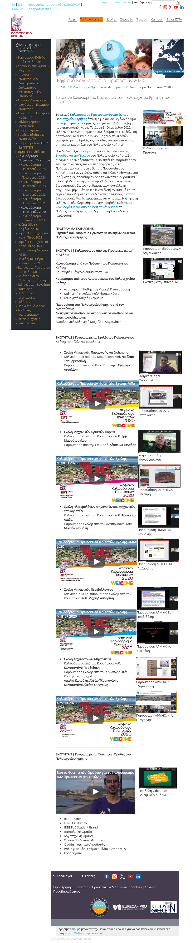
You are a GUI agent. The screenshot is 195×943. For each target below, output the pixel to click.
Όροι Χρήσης (62, 887)
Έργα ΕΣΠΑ (174, 19)
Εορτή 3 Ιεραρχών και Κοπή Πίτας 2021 (33, 243)
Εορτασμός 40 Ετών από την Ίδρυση (31, 59)
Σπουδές (126, 19)
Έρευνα (141, 19)
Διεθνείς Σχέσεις (29, 319)
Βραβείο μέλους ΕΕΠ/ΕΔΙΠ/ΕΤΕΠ (33, 145)
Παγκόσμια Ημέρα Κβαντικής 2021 (30, 261)
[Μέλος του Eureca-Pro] (129, 907)
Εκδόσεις (24, 301)
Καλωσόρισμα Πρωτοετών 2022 (33, 192)
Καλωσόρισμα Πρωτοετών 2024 (33, 175)
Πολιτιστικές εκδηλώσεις (26, 295)
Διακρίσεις (25, 289)
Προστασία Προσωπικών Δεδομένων (54, 4)
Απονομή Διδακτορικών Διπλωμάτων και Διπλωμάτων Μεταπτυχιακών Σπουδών (29, 85)
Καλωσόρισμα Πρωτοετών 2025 (33, 166)
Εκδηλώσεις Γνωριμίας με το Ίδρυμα (34, 269)
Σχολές (111, 19)
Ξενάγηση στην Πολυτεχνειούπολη (32, 278)
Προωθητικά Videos (31, 306)
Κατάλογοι (64, 876)
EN (20, 4)
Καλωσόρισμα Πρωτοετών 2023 (33, 184)
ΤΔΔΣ (62, 87)
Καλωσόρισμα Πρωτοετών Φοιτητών (28, 48)
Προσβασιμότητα (38, 9)
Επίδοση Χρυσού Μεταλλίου (30, 124)
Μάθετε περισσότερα (88, 933)
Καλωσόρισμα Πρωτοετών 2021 (33, 201)
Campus (157, 19)
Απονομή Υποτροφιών (33, 100)
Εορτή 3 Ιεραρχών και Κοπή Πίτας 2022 (33, 235)
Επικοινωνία (122, 2)
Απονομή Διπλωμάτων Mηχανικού (33, 68)
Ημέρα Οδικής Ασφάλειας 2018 (29, 226)
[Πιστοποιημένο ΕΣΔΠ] (99, 907)
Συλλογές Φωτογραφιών (28, 312)
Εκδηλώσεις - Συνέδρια (34, 284)
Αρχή (72, 19)
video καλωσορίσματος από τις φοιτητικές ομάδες (94, 204)
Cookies (17, 9)
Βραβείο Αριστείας (31, 130)
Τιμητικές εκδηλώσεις (33, 152)
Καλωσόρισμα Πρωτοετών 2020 (33, 209)
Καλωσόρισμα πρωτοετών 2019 (33, 218)
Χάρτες (90, 876)
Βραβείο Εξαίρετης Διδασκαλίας (31, 136)
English (105, 2)
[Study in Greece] (164, 907)
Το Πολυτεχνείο (91, 19)
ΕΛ (13, 4)
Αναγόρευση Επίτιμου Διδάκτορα (33, 106)
